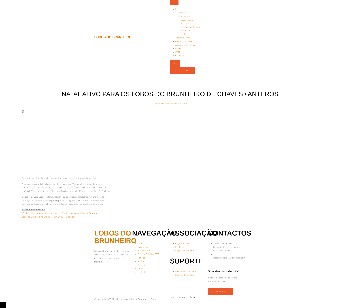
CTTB (177, 52)
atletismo (27, 210)
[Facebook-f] (97, 271)
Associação (180, 13)
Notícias (179, 48)
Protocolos (186, 31)
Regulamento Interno (190, 27)
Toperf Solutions (188, 297)
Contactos (180, 56)
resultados (39, 210)
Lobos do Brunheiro (112, 37)
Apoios (184, 34)
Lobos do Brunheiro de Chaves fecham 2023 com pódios (48, 217)
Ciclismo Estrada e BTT (186, 41)
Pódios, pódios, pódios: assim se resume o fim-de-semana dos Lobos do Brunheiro (60, 213)
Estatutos (185, 23)
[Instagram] (104, 271)
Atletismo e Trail (182, 38)
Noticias (184, 103)
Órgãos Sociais (187, 20)
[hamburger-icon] (174, 2)
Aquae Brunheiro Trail (185, 45)
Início (177, 9)
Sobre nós (185, 16)
